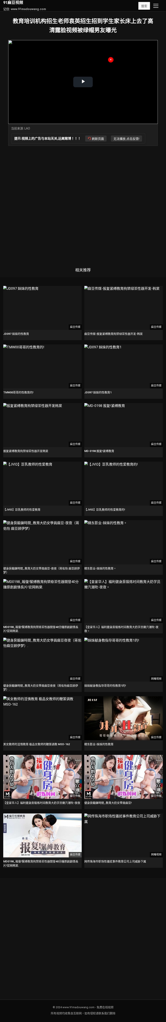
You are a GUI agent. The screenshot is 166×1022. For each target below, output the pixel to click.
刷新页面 (98, 138)
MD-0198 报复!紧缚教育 (99, 451)
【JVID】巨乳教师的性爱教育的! (104, 509)
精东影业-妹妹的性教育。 (100, 568)
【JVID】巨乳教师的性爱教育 (21, 509)
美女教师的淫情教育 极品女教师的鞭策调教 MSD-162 (36, 744)
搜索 (144, 6)
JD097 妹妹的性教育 (16, 333)
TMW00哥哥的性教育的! (18, 392)
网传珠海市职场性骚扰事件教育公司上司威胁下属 (115, 861)
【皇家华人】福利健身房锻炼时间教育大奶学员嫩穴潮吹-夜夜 (41, 802)
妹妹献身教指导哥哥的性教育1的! (105, 685)
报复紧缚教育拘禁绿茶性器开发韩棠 (25, 451)
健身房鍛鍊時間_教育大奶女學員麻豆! (108, 802)
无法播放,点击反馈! (126, 138)
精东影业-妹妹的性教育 (98, 744)
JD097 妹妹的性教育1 (98, 392)
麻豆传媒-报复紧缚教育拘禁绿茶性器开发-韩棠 (113, 333)
